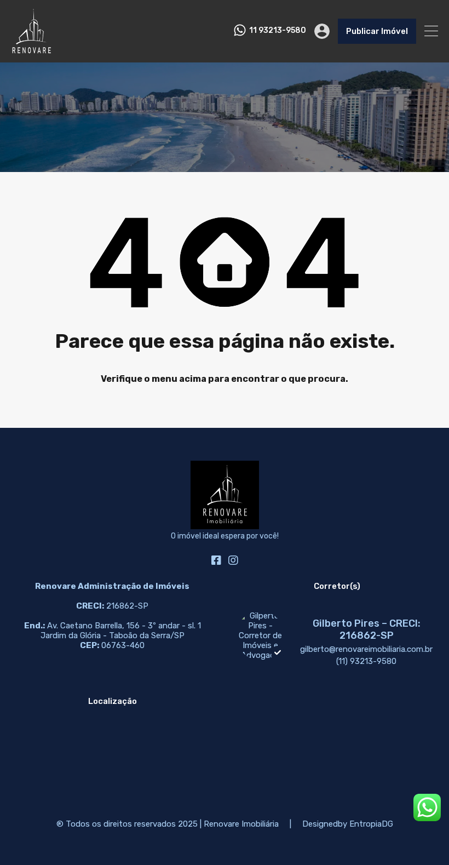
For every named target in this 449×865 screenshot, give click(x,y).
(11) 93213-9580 (366, 661)
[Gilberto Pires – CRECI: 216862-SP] (260, 655)
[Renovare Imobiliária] (31, 49)
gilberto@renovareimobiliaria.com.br (366, 649)
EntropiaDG (371, 824)
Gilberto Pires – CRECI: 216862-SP (367, 629)
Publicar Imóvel (377, 31)
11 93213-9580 (277, 30)
